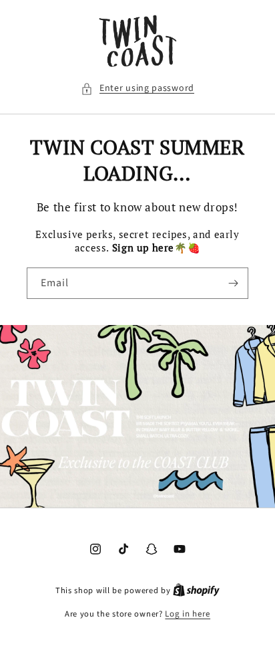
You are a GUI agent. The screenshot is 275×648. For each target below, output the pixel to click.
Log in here (187, 614)
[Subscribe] (233, 283)
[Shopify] (196, 590)
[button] (137, 88)
